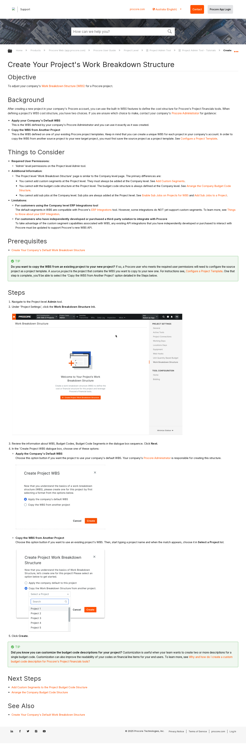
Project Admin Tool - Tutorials (199, 50)
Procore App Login (220, 9)
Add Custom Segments (170, 181)
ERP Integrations (101, 209)
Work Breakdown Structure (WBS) (63, 86)
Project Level (131, 50)
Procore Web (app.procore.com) (67, 50)
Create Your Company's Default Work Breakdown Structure (48, 250)
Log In (233, 731)
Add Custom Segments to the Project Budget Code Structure (49, 687)
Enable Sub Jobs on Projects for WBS (165, 195)
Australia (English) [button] (166, 9)
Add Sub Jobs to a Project (210, 195)
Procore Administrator (185, 113)
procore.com (137, 9)
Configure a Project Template (199, 138)
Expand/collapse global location (236, 50)
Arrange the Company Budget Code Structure (40, 692)
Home (19, 50)
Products (36, 50)
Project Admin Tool (160, 50)
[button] (170, 31)
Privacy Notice (176, 731)
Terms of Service (198, 731)
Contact (197, 9)
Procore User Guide (105, 50)
